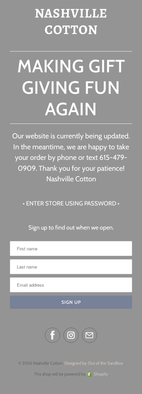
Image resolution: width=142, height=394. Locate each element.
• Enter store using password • (71, 203)
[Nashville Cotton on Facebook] (52, 335)
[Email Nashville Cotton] (89, 335)
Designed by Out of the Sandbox (93, 363)
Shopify (101, 373)
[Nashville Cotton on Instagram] (71, 335)
